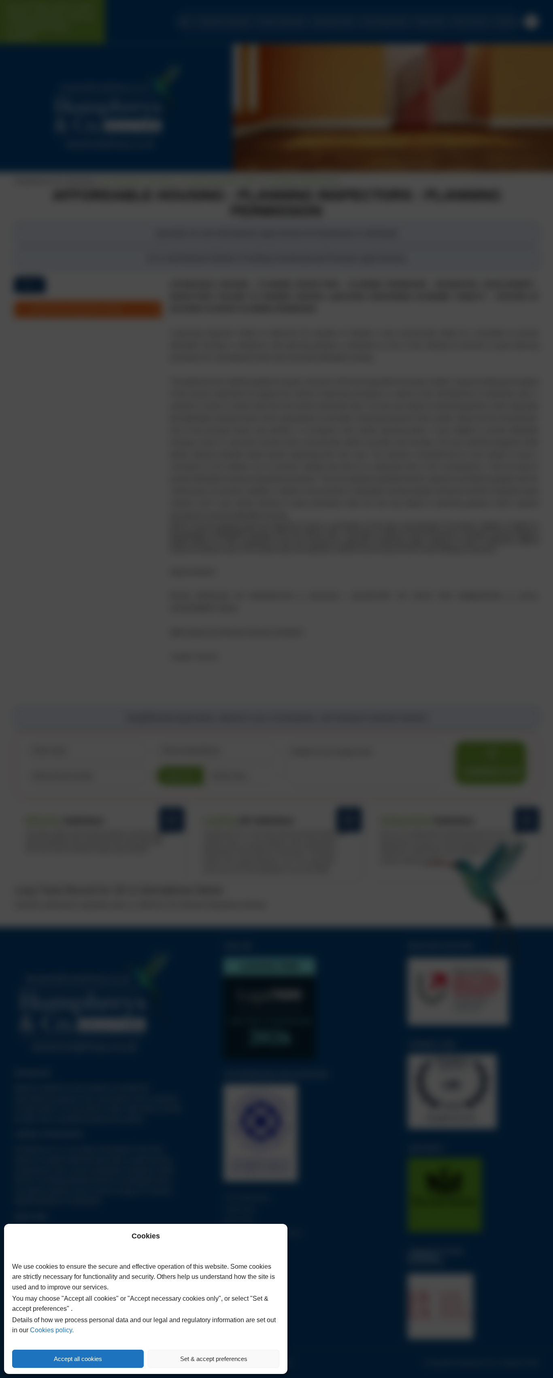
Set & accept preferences (213, 1358)
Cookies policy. (52, 1330)
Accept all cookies (78, 1358)
